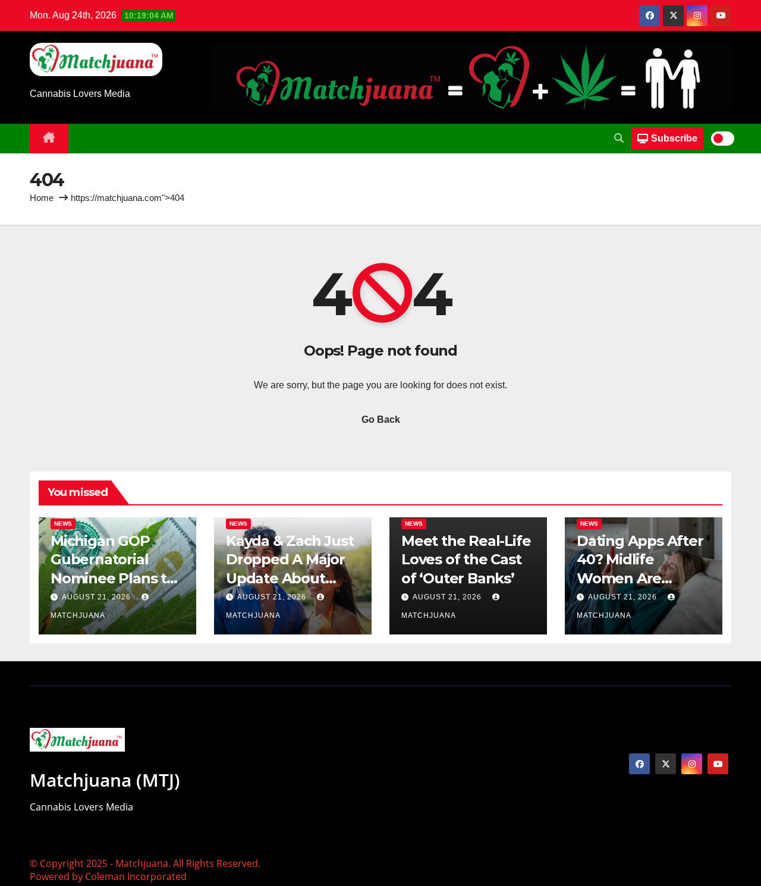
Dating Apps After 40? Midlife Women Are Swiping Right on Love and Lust (640, 578)
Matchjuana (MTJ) (105, 780)
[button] (619, 138)
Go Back (380, 419)
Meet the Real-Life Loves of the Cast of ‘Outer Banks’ (465, 559)
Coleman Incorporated (136, 876)
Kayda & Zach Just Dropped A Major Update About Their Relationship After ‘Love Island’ (290, 578)
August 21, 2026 (97, 597)
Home (42, 198)
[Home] (49, 138)
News (63, 523)
